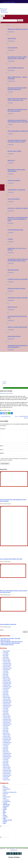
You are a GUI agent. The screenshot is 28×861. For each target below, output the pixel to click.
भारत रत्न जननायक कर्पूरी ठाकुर (14, 199)
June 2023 (6, 710)
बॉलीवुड (4, 812)
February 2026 (6, 660)
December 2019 (7, 770)
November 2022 (7, 720)
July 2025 (5, 671)
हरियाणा (4, 823)
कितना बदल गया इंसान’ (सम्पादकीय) (14, 151)
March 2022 (6, 733)
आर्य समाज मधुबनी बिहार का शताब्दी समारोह (16, 67)
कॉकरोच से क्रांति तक (12, 38)
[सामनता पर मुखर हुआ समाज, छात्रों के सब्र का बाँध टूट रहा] (9, 312)
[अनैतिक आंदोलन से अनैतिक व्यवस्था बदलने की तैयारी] (9, 25)
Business (5, 787)
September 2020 (7, 756)
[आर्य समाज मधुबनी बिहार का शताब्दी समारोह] (9, 63)
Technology (6, 800)
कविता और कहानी (6, 804)
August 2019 (6, 776)
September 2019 (7, 775)
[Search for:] (9, 20)
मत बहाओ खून (10, 239)
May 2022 (5, 730)
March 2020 (6, 765)
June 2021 (5, 747)
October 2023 (6, 703)
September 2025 (7, 668)
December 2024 (7, 682)
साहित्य (4, 818)
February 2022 (6, 734)
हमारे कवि (5, 821)
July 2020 (5, 759)
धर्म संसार (5, 807)
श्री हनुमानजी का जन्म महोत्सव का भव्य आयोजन (16, 288)
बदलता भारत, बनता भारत (12, 307)
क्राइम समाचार (6, 806)
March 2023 (6, 714)
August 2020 (6, 758)
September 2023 (7, 705)
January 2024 (6, 699)
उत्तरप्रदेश (5, 803)
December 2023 (7, 700)
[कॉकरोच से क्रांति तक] (9, 34)
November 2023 (7, 702)
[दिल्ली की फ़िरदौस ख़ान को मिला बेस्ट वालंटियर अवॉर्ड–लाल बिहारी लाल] (9, 165)
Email (2, 449)
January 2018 (6, 779)
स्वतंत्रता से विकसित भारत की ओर (14, 336)
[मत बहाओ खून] (9, 235)
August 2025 (6, 669)
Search (1, 630)
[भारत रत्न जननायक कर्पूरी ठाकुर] (9, 195)
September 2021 (7, 742)
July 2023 (5, 708)
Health (4, 790)
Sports (4, 798)
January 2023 (6, 717)
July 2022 (5, 727)
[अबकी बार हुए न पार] (9, 156)
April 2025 (5, 675)
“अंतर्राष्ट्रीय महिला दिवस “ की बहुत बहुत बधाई (16, 189)
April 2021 (5, 750)
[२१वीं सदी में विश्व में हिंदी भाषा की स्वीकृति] (9, 225)
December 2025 (7, 663)
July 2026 (5, 652)
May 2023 (5, 711)
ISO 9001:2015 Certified (9, 2)
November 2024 (7, 683)
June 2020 (6, 761)
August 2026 (6, 651)
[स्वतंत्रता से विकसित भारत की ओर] (9, 332)
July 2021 (5, 745)
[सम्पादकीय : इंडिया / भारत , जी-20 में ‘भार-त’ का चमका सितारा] (9, 244)
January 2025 (6, 680)
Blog (4, 786)
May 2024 (5, 692)
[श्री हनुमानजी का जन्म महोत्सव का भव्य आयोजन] (9, 284)
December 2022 (7, 719)
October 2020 (6, 754)
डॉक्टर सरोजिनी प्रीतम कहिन (13, 270)
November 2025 (7, 665)
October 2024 (6, 685)
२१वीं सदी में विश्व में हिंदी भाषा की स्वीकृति (15, 230)
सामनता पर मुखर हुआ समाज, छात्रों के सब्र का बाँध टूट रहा (12, 641)
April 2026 (5, 657)
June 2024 (6, 691)
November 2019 (7, 772)
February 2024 (6, 697)
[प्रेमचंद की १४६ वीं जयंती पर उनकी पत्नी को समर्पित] (9, 323)
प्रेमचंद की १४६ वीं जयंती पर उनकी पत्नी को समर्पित (17, 327)
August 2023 (6, 706)
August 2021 (6, 744)
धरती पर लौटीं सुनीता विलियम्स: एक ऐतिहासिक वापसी (18, 131)
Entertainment (6, 789)
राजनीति (4, 815)
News (4, 388)
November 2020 (7, 753)
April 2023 (5, 713)
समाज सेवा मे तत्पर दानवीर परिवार (14, 180)
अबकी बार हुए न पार (11, 160)
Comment (3, 428)
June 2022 (6, 728)
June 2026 (6, 654)
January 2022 (6, 736)
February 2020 (6, 767)
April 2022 (5, 731)
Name (2, 445)
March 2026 (6, 658)
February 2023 (6, 716)
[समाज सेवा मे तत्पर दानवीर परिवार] (9, 176)
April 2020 (5, 764)
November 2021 (7, 739)
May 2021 (5, 748)
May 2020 (5, 762)
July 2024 (5, 689)
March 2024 (6, 696)
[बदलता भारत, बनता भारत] (9, 303)
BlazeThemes (14, 850)
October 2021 (6, 741)
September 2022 (7, 723)
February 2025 (6, 679)
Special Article (6, 796)
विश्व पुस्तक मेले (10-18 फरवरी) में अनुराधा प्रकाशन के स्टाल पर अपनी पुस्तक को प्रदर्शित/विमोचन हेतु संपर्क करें (18, 219)
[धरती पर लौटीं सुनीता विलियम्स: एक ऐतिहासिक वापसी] (9, 127)
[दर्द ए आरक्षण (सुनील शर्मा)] (9, 43)
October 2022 (6, 722)
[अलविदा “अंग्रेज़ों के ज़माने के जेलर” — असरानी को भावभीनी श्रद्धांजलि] (9, 73)
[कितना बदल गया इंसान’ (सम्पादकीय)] (9, 147)
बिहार (4, 810)
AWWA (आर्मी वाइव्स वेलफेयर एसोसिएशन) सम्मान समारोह (11, 559)
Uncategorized (6, 801)
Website (2, 453)
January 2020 (6, 768)
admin (1, 393)
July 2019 (5, 778)
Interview (5, 793)
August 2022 (6, 725)
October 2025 (6, 666)
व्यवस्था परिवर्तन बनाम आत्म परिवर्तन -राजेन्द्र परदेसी (17, 297)
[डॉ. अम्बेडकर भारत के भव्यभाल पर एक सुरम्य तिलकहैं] (9, 275)
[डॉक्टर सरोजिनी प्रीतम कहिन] (9, 266)
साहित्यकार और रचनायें (7, 820)
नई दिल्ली (5, 809)
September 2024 (7, 686)
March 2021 (6, 751)
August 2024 (6, 688)
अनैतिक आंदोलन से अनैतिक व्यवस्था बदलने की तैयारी (18, 29)
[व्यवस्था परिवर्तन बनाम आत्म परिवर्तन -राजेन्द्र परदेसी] (9, 293)
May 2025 (5, 674)
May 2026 (5, 655)
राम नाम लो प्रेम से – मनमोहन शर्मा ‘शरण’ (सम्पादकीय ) (18, 208)
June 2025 (6, 672)
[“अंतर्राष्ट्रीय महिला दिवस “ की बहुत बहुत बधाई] (9, 185)
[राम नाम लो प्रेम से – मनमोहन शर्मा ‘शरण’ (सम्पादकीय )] (9, 204)
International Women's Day (9, 792)
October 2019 (6, 773)
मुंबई (4, 813)
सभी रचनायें (5, 817)
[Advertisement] (14, 366)
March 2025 (6, 677)
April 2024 (5, 694)
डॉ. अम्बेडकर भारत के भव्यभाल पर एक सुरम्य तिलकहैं (17, 279)
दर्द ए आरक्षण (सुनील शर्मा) (12, 47)
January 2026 (6, 661)
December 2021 (7, 737)
